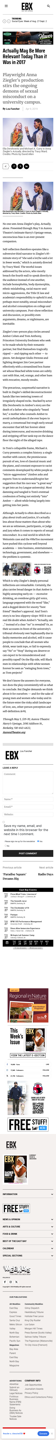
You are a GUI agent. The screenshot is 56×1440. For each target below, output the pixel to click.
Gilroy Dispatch (32, 1308)
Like (47, 1064)
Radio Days (45, 874)
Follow (46, 1070)
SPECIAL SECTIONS (12, 1255)
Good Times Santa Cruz (15, 1318)
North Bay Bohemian (14, 1334)
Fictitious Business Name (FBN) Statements (15, 1400)
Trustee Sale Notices (15, 1417)
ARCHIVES (32, 1157)
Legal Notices (16, 1393)
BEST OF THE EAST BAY (15, 1241)
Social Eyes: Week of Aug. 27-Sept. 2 (29, 21)
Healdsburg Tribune (34, 1312)
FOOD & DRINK (10, 1234)
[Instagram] (10, 1282)
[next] (8, 21)
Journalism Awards (34, 1389)
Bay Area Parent (14, 1351)
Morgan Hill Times (33, 1328)
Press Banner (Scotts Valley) (38, 1332)
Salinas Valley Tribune (35, 1336)
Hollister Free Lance (34, 1316)
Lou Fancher (13, 109)
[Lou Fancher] (12, 755)
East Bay (14, 1357)
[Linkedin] (26, 166)
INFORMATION (10, 1194)
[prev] (4, 21)
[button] (48, 6)
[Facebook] (14, 166)
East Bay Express (14, 1310)
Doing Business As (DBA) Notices (16, 1410)
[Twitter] (20, 166)
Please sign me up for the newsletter (20, 841)
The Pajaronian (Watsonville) (38, 1341)
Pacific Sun (15, 1341)
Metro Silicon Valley (16, 1326)
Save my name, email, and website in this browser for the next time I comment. (26, 830)
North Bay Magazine (14, 1363)
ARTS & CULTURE (11, 1226)
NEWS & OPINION (11, 1219)
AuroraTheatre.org (14, 732)
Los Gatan (30, 1324)
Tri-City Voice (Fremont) (36, 1345)
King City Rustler (33, 1320)
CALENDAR (8, 1248)
